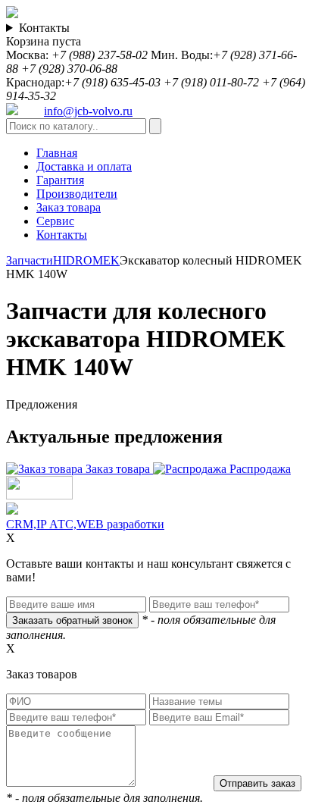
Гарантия (60, 180)
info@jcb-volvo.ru (88, 111)
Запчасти (29, 260)
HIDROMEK (86, 260)
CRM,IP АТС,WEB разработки (85, 524)
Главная (56, 152)
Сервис (55, 220)
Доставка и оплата (84, 166)
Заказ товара (68, 207)
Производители (76, 193)
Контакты (44, 27)
